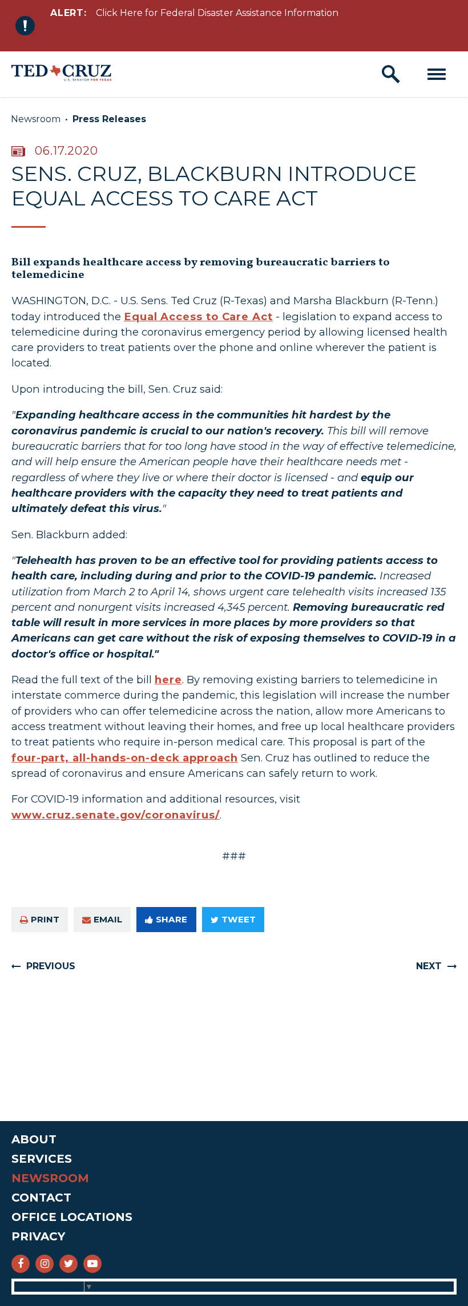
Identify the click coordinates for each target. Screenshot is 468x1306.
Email (108, 919)
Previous (50, 966)
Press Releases (109, 119)
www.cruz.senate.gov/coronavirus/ (115, 814)
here (168, 679)
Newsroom (35, 119)
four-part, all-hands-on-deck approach (124, 757)
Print (45, 919)
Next (429, 966)
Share (171, 919)
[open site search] (391, 74)
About (34, 1139)
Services (41, 1159)
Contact (41, 1197)
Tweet (238, 919)
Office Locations (71, 1217)
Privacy (38, 1236)
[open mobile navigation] (437, 74)
